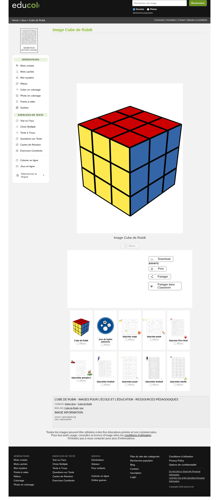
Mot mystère (20, 468)
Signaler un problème (197, 20)
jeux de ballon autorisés (105, 340)
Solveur (95, 464)
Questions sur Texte (63, 472)
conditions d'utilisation (137, 435)
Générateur (97, 460)
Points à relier (21, 472)
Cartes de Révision (63, 476)
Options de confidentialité (182, 464)
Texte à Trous (60, 468)
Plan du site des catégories (144, 456)
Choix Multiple (60, 464)
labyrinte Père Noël (178, 340)
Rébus (17, 476)
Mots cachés (20, 464)
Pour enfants (98, 468)
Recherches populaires (143, 12)
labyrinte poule (154, 336)
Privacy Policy (176, 460)
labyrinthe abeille (178, 382)
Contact (181, 20)
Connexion (159, 20)
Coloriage (19, 480)
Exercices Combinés (64, 480)
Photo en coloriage (24, 484)
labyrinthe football (105, 382)
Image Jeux (70, 404)
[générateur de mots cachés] (29, 52)
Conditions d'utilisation (181, 456)
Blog (132, 464)
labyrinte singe (130, 336)
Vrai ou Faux (59, 460)
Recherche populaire (141, 460)
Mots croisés (20, 460)
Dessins (140, 9)
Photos (153, 9)
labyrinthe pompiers (81, 378)
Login (133, 477)
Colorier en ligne (100, 476)
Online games (98, 480)
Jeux (23, 20)
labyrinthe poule (130, 382)
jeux (81, 408)
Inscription (171, 20)
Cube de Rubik (37, 20)
